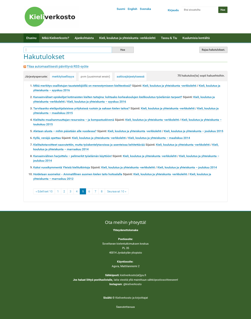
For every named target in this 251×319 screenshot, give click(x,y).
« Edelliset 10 (44, 191)
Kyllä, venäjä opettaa (47, 138)
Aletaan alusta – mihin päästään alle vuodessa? (64, 131)
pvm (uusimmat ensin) (95, 76)
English (132, 9)
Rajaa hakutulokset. (213, 49)
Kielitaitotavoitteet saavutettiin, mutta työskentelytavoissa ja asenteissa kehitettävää (89, 144)
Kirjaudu (173, 10)
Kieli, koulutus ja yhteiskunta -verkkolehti (127, 38)
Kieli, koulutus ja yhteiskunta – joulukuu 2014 (187, 167)
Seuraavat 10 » (116, 191)
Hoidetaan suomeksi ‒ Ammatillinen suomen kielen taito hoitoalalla (77, 174)
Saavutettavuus (125, 307)
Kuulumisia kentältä (196, 38)
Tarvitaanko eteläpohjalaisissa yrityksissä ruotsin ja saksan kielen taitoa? (81, 108)
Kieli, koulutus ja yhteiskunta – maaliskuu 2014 (159, 138)
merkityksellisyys (63, 76)
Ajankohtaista (84, 38)
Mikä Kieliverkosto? (55, 38)
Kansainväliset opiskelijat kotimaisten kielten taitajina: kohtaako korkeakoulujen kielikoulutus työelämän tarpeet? (107, 97)
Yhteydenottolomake (125, 230)
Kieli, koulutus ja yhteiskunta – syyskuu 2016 (96, 101)
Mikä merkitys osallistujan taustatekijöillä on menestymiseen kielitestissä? (82, 85)
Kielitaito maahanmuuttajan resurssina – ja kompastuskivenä (73, 119)
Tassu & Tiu (169, 38)
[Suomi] (51, 17)
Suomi (121, 9)
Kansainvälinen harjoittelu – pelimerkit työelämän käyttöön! (72, 156)
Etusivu (31, 38)
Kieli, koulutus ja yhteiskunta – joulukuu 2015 (193, 131)
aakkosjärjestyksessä (130, 76)
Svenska (145, 9)
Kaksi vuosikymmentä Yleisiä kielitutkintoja (61, 167)
